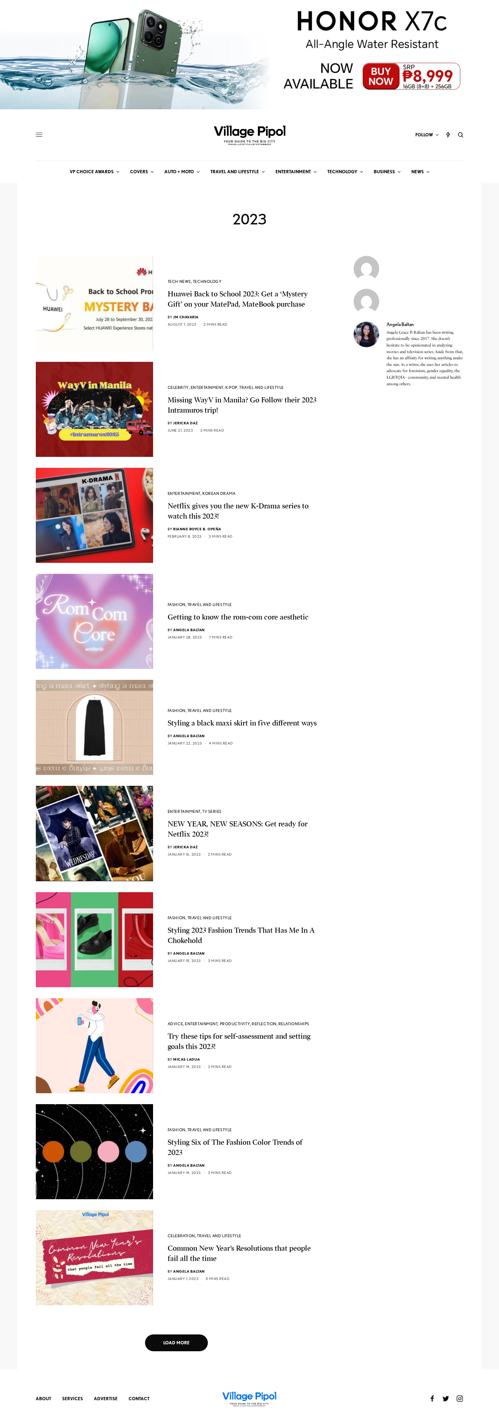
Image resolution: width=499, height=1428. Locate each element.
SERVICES (72, 1398)
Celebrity (178, 387)
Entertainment (207, 387)
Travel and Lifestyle (261, 387)
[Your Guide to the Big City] (249, 134)
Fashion (177, 604)
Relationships (293, 1023)
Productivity (235, 1023)
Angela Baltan (189, 630)
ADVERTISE (106, 1398)
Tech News (179, 281)
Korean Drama (219, 493)
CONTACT (139, 1398)
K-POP (231, 387)
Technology (207, 281)
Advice (175, 1023)
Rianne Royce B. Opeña (197, 529)
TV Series (212, 811)
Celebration (181, 1235)
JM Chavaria (186, 317)
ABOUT (43, 1398)
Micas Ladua (186, 1059)
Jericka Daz (185, 423)
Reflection (264, 1023)
